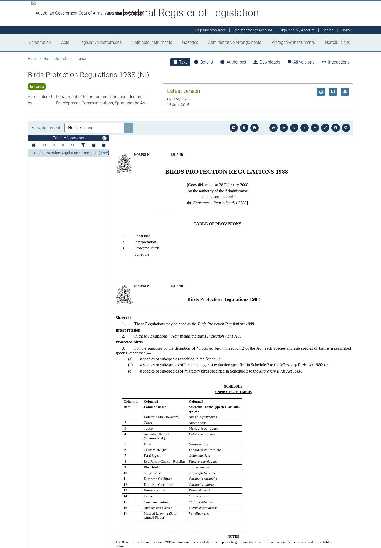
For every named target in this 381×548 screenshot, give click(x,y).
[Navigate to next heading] (63, 145)
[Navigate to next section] (304, 128)
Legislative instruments (100, 42)
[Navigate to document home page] (33, 145)
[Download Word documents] (254, 128)
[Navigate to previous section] (294, 128)
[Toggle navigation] (104, 138)
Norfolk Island (337, 42)
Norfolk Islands (55, 59)
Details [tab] (206, 62)
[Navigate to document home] (273, 128)
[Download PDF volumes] (244, 128)
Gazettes (190, 42)
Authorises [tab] (236, 62)
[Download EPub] (234, 128)
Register (253, 30)
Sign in (297, 30)
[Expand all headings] (94, 145)
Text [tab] (183, 62)
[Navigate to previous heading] (54, 145)
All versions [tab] (303, 62)
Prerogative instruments (293, 42)
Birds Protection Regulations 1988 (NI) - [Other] (71, 153)
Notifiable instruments (152, 42)
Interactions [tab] (339, 62)
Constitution (40, 42)
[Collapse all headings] (104, 145)
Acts (65, 42)
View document (46, 127)
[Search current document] (346, 128)
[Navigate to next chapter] (315, 128)
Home (32, 59)
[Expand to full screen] (325, 128)
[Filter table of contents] (83, 145)
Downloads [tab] (270, 62)
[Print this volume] (335, 128)
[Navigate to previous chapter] (284, 128)
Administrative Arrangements (234, 42)
